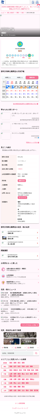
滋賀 (23, 379)
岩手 (15, 366)
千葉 (24, 370)
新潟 (19, 374)
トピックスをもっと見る (29, 325)
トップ (2, 12)
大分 (23, 390)
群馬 (36, 370)
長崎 (19, 390)
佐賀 (15, 390)
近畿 (5, 379)
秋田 (19, 366)
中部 (5, 374)
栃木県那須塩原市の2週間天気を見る (24, 104)
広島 (10, 383)
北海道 (5, 363)
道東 (23, 362)
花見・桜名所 (10, 12)
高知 (23, 386)
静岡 (35, 374)
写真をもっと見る (31, 142)
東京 (10, 370)
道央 (10, 362)
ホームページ (22, 197)
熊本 (27, 390)
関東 (18, 12)
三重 (19, 376)
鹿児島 (36, 390)
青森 (10, 366)
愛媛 (19, 386)
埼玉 (20, 370)
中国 (5, 383)
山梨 (10, 374)
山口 (19, 383)
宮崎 (31, 390)
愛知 (10, 376)
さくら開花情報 (20, 403)
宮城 (23, 366)
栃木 (23, 12)
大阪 (10, 379)
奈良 (27, 379)
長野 (15, 374)
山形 (27, 366)
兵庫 (15, 379)
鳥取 (27, 383)
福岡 (10, 390)
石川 (27, 374)
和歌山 (32, 379)
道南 (15, 362)
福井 (31, 374)
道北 (19, 362)
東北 (5, 366)
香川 (10, 386)
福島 (31, 366)
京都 (19, 379)
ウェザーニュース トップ (20, 408)
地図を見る (22, 180)
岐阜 (15, 376)
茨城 (28, 370)
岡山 (15, 383)
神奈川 (16, 370)
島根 (23, 383)
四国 (5, 387)
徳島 (15, 386)
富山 (23, 374)
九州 (5, 390)
